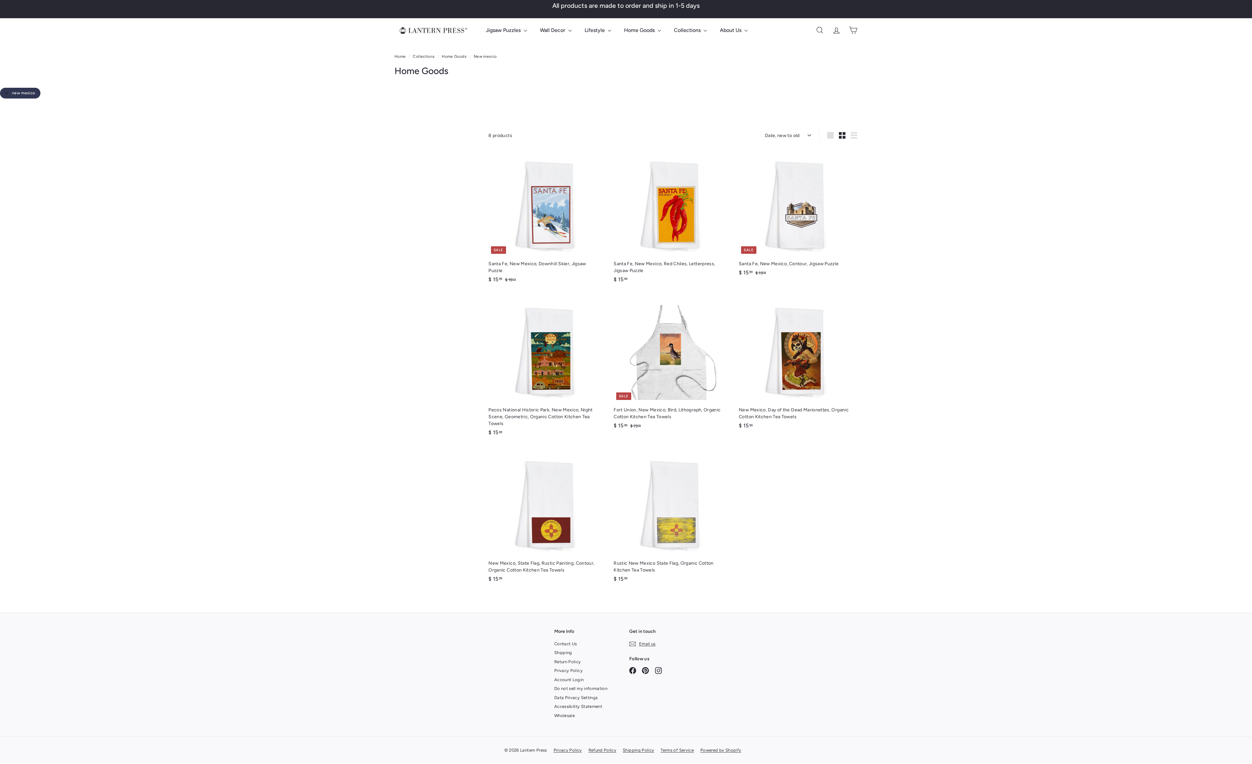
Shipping (563, 652)
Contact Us (565, 643)
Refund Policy (603, 750)
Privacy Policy (568, 670)
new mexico (23, 93)
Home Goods (640, 30)
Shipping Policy (638, 750)
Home (401, 56)
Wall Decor (553, 30)
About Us (731, 30)
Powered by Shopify (720, 750)
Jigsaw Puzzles (504, 30)
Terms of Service (677, 750)
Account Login (569, 679)
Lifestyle (595, 30)
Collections (688, 30)
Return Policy (567, 661)
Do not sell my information (580, 688)
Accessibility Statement (578, 706)
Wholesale (564, 715)
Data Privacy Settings (576, 697)
